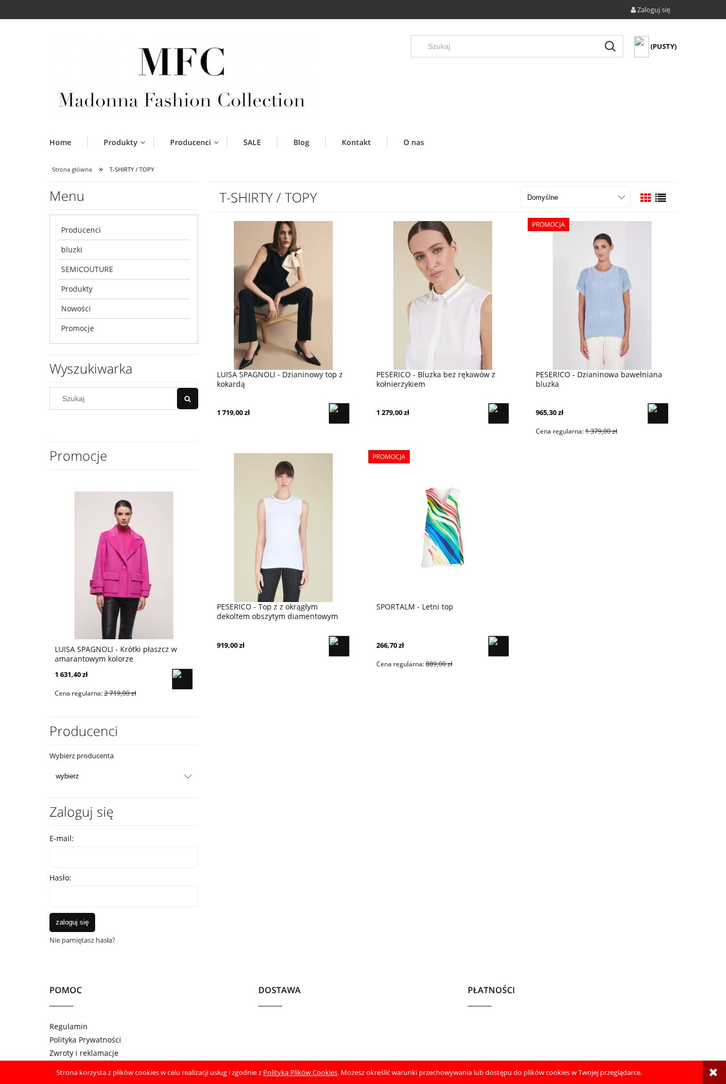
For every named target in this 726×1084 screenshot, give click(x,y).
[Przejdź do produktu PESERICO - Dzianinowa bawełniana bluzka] (602, 295)
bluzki (71, 249)
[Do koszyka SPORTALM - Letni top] (498, 646)
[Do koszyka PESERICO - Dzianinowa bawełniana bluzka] (658, 413)
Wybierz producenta (81, 755)
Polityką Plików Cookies (300, 1072)
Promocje (77, 328)
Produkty (76, 289)
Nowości (76, 308)
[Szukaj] (610, 46)
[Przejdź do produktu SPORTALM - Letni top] (442, 527)
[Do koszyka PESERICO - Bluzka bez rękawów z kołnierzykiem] (498, 413)
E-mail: (61, 838)
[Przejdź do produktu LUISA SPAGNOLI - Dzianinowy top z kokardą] (283, 295)
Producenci (81, 230)
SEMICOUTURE (87, 269)
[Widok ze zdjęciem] (645, 198)
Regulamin (68, 1026)
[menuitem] (68, 142)
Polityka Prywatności (85, 1040)
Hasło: (60, 878)
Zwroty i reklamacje (84, 1053)
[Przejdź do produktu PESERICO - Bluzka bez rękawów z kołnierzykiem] (442, 295)
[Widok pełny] (660, 198)
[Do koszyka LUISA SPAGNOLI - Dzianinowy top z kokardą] (339, 413)
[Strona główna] (182, 76)
